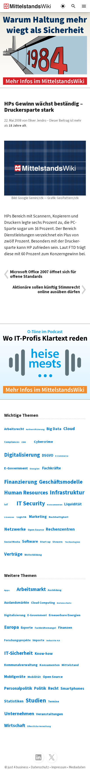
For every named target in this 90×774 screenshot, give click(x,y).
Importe (38, 640)
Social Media (12, 542)
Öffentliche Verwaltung (39, 726)
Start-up (45, 542)
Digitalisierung (22, 455)
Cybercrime (43, 441)
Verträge (13, 554)
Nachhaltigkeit (58, 517)
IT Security (31, 503)
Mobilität (34, 677)
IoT (6, 504)
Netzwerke (15, 529)
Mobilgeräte (15, 676)
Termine (53, 702)
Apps (7, 590)
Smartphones (72, 688)
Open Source (36, 530)
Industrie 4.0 (53, 640)
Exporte (27, 627)
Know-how (44, 653)
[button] (73, 6)
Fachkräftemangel (45, 628)
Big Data (54, 429)
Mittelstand (70, 665)
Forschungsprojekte (17, 640)
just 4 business (18, 767)
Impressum (58, 767)
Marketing (38, 516)
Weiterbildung (33, 555)
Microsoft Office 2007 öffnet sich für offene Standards (43, 274)
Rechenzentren (60, 529)
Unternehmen (19, 713)
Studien (36, 701)
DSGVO (47, 455)
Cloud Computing (43, 603)
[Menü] (84, 6)
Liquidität (73, 504)
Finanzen (65, 627)
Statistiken (14, 701)
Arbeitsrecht (14, 429)
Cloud (69, 429)
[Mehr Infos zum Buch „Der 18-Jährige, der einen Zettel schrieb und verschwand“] (45, 50)
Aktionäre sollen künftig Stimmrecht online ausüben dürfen (46, 289)
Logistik (21, 517)
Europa (11, 627)
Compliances (11, 442)
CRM (23, 442)
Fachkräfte (51, 468)
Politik (40, 688)
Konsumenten (54, 504)
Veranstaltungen (49, 714)
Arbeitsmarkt (31, 589)
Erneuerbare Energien (64, 615)
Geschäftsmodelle (61, 482)
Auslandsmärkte (16, 602)
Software (30, 541)
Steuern (57, 542)
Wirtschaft (14, 725)
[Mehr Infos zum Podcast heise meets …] (45, 361)
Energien (34, 468)
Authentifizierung (35, 429)
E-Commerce (61, 456)
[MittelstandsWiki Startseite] (25, 6)
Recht (53, 688)
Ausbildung (54, 590)
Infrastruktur (67, 492)
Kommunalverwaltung (21, 665)
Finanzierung (20, 482)
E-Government (16, 468)
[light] (63, 6)
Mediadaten (77, 767)
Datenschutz (64, 603)
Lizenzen (9, 517)
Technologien (72, 542)
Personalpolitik (18, 688)
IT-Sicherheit (18, 653)
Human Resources (26, 493)
